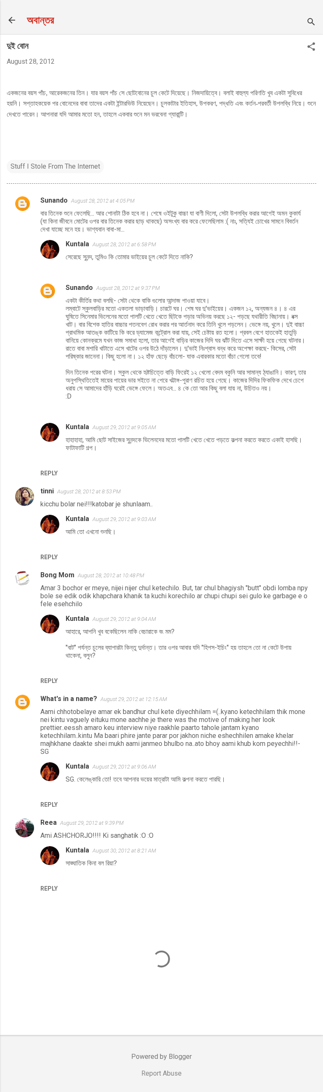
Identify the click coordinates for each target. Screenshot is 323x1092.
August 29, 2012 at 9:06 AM (124, 767)
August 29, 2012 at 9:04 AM (124, 619)
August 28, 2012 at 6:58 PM (124, 244)
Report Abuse (161, 1073)
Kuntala (77, 244)
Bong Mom (57, 575)
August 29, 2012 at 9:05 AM (124, 427)
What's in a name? (68, 699)
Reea (48, 822)
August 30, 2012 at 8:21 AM (124, 850)
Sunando (54, 200)
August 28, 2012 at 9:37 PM (128, 288)
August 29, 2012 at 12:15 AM (134, 699)
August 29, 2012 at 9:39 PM (92, 823)
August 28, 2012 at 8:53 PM (89, 491)
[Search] (311, 23)
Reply (49, 473)
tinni (47, 491)
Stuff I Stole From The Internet (55, 166)
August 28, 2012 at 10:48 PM (111, 575)
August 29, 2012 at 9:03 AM (124, 519)
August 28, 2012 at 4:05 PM (103, 201)
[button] (311, 47)
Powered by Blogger (161, 1057)
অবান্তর (40, 20)
